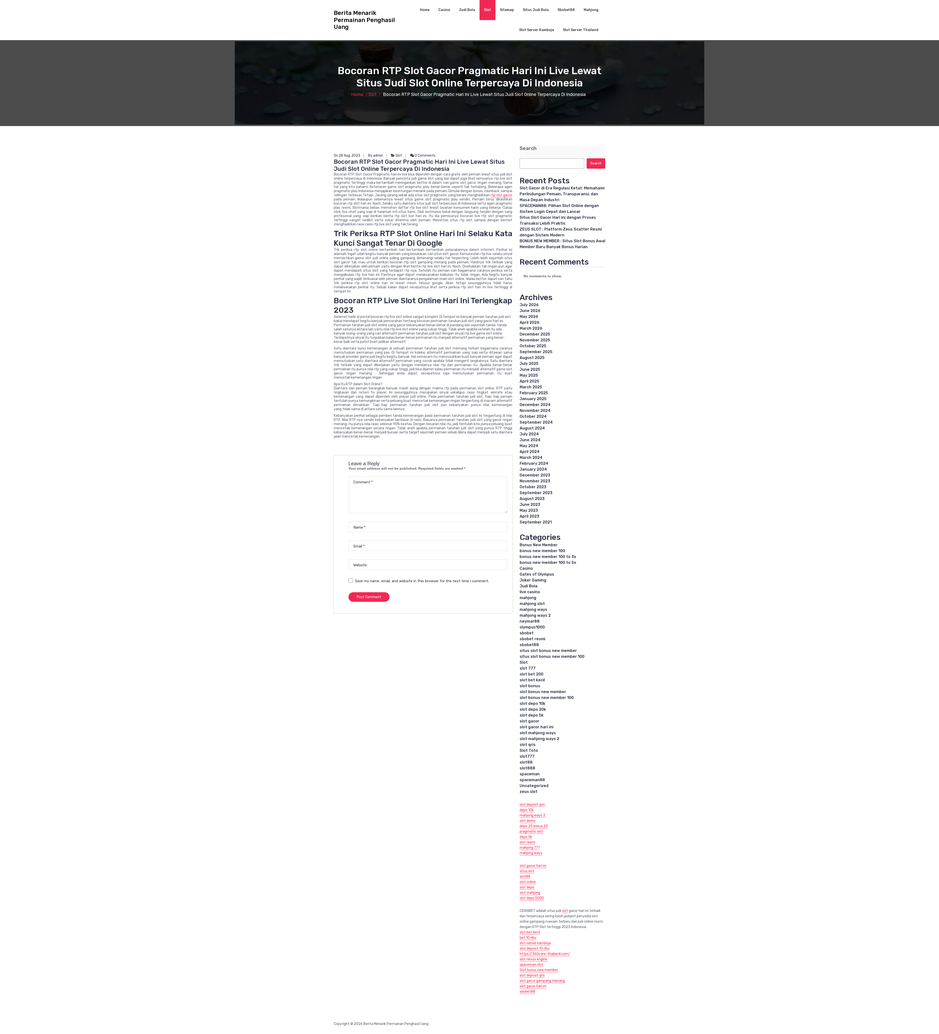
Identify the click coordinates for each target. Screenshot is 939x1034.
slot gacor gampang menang (542, 981)
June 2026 (530, 310)
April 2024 (529, 451)
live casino (530, 592)
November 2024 (535, 410)
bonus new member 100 (542, 550)
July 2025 (529, 363)
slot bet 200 (531, 674)
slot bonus (530, 686)
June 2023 (530, 504)
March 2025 (531, 387)
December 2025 (535, 334)
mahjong (528, 597)
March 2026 (531, 328)
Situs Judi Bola (536, 10)
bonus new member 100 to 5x (548, 562)
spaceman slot (531, 965)
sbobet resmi (532, 639)
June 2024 (530, 440)
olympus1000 (532, 627)
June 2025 (530, 369)
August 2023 (532, 498)
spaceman (530, 774)
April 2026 (529, 322)
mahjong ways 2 (535, 615)
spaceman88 (532, 780)
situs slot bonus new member (548, 650)
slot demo (528, 821)
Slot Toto (529, 750)
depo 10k (527, 810)
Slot (487, 10)
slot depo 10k (532, 703)
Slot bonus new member (539, 970)
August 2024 (532, 428)
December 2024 (535, 404)
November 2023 (535, 481)
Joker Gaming (533, 580)
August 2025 (532, 357)
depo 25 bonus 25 (534, 826)
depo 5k (526, 837)
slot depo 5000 (532, 898)
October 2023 (533, 487)
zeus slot (528, 791)
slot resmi (527, 842)
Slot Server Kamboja (536, 30)
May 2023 (529, 510)
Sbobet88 (566, 10)
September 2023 (536, 492)
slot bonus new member (543, 691)
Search (528, 148)
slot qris (528, 744)
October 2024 (533, 416)
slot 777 (528, 668)
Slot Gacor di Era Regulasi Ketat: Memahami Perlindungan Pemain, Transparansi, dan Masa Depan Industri (562, 194)
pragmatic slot (531, 831)
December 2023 (535, 475)
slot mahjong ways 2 (539, 738)
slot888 (527, 768)
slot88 (526, 762)
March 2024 (531, 457)
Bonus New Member (539, 545)
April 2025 (529, 381)
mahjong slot (532, 603)
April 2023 (529, 516)
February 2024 (534, 463)
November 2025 (535, 340)
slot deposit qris (532, 804)
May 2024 (529, 445)
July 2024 (529, 434)
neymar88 (530, 621)
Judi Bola (467, 10)
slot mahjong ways (538, 733)
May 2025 (529, 375)
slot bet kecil (532, 680)
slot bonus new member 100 (547, 697)
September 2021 (536, 522)
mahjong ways (533, 609)
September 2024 (536, 422)
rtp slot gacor (501, 195)
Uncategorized (534, 785)
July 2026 (529, 304)
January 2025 (533, 398)
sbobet (527, 633)
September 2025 (536, 351)
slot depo (527, 887)
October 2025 (533, 346)
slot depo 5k (532, 715)
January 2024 (533, 469)
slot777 (527, 756)
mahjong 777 (530, 848)
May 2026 (529, 316)
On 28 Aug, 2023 (347, 155)
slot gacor (529, 721)
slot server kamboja (535, 943)
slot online (528, 882)
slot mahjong (530, 893)
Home (424, 10)
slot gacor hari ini (536, 727)
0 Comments (425, 155)
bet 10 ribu (528, 938)
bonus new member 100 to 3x (548, 556)
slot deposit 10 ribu (534, 948)
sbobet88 (529, 644)
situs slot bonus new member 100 (552, 656)
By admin (375, 155)
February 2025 (534, 393)
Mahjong (591, 10)
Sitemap (507, 10)
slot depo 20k (533, 709)
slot (565, 911)
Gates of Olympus (537, 574)
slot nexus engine (533, 959)
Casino (444, 10)
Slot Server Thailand (580, 30)
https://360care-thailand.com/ (545, 954)
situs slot (527, 871)
